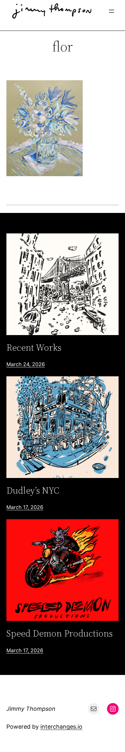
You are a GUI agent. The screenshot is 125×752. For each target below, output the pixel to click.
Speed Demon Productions (59, 633)
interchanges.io (61, 726)
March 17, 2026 (24, 507)
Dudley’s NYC (32, 490)
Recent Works (33, 347)
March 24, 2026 (25, 364)
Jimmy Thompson (30, 708)
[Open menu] (111, 11)
